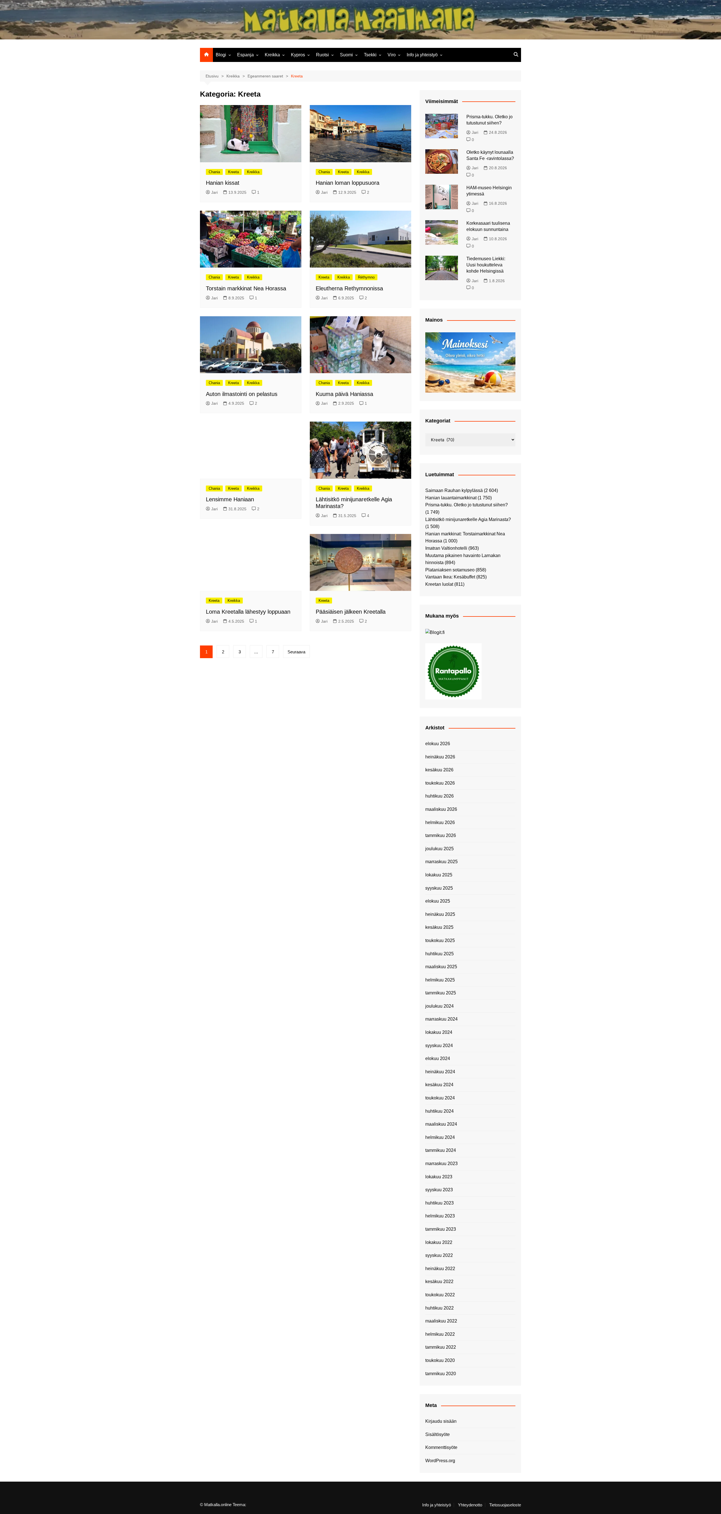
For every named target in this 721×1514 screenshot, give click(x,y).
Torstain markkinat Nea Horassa (246, 288)
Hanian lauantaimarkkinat (451, 497)
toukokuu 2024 (440, 1098)
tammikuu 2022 (440, 1347)
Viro (392, 54)
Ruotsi (322, 54)
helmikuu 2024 (440, 1137)
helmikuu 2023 (440, 1216)
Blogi (221, 54)
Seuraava (296, 651)
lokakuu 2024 (438, 1032)
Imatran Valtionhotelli (446, 548)
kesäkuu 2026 (439, 769)
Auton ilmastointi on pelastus (241, 394)
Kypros (298, 54)
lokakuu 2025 (438, 874)
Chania (214, 172)
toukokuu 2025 (440, 940)
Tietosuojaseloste (505, 1505)
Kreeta (233, 172)
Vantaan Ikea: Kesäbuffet (450, 577)
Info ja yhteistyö (422, 54)
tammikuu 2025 (440, 992)
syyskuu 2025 (439, 888)
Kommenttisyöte (441, 1447)
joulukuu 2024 (439, 1006)
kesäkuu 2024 (439, 1084)
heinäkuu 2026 (440, 756)
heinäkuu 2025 (440, 914)
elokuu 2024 (437, 1058)
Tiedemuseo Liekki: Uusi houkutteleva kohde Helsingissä (485, 265)
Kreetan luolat (439, 584)
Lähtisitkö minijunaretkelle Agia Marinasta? (468, 519)
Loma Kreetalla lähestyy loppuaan (248, 612)
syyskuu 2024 (439, 1045)
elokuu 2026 (437, 743)
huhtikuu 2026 (439, 796)
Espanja (245, 54)
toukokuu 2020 (440, 1360)
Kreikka (272, 54)
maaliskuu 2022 (441, 1321)
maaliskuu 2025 (441, 966)
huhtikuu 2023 (439, 1203)
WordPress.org (440, 1460)
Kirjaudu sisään (441, 1421)
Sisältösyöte (437, 1434)
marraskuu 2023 (441, 1163)
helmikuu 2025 (440, 980)
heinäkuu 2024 (440, 1071)
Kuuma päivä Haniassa (344, 394)
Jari (214, 192)
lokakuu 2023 (438, 1176)
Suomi (346, 54)
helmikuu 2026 (440, 822)
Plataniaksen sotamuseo (450, 569)
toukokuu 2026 (440, 783)
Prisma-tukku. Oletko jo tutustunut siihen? (466, 504)
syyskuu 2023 (439, 1189)
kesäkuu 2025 (439, 927)
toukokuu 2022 (440, 1294)
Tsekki (370, 54)
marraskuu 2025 (441, 861)
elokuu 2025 (437, 901)
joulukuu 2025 (439, 848)
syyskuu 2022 (439, 1255)
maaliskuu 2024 (441, 1124)
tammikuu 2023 (440, 1229)
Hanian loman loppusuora (347, 183)
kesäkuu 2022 (439, 1281)
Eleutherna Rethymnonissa (349, 288)
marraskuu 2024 (441, 1019)
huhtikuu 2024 (439, 1111)
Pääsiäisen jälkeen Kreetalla (351, 612)
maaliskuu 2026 (441, 809)
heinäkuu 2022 (440, 1268)
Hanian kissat (222, 183)
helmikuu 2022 (440, 1334)
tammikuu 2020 (440, 1373)
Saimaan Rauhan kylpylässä (454, 490)
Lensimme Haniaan (230, 499)
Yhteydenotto (470, 1505)
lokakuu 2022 (438, 1242)
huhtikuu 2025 (439, 953)
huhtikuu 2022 (439, 1308)
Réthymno (366, 277)
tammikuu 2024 (440, 1150)
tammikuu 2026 (440, 835)
